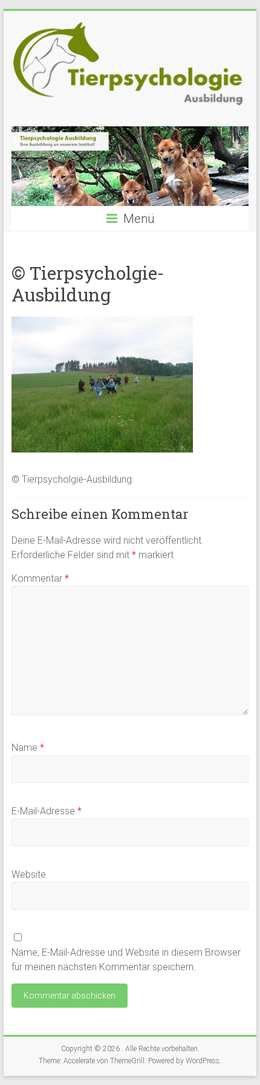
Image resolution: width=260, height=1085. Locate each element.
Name (27, 747)
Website (28, 874)
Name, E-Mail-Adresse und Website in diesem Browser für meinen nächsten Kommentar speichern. (126, 960)
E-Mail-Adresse (46, 811)
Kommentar (40, 578)
